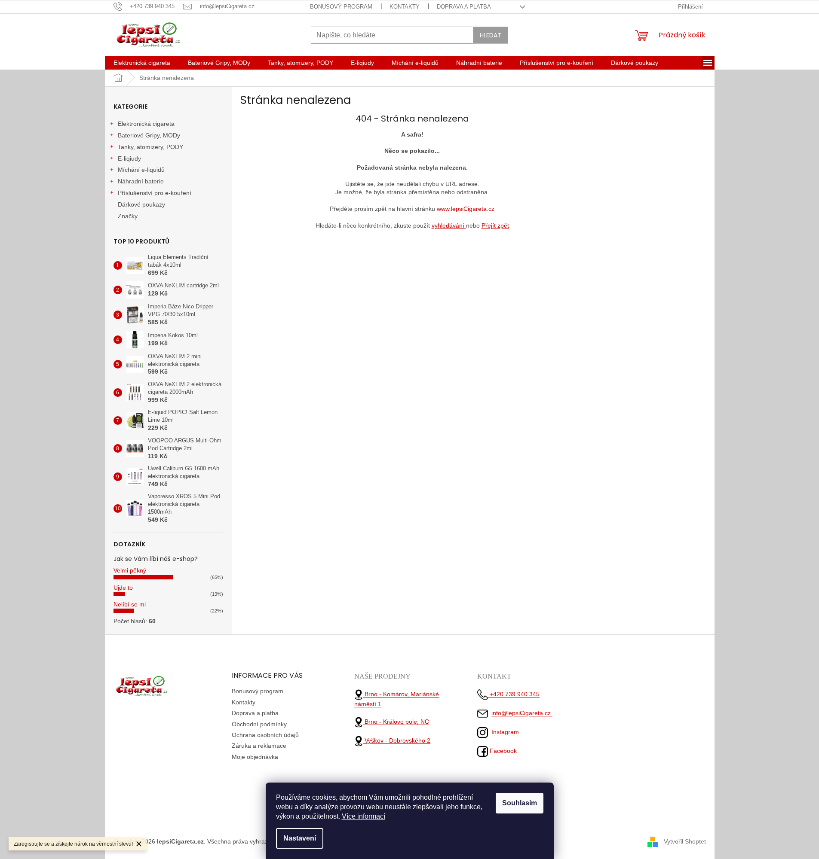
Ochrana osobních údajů (265, 734)
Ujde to (123, 587)
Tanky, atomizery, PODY (150, 146)
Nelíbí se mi (129, 604)
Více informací (363, 816)
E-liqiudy (129, 158)
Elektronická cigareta (146, 123)
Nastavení (299, 838)
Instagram (505, 731)
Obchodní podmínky (259, 724)
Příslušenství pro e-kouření (154, 192)
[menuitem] (142, 63)
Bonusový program (341, 6)
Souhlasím (519, 803)
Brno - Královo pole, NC (396, 721)
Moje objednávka (255, 756)
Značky (128, 216)
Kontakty (405, 6)
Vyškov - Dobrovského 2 (396, 740)
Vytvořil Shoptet (685, 841)
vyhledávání (449, 225)
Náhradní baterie (141, 181)
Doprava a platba (464, 6)
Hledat (490, 35)
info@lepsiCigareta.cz (521, 713)
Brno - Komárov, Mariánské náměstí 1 (396, 699)
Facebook (503, 750)
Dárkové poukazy (141, 204)
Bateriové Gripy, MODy (149, 135)
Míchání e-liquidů (141, 169)
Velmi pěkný (129, 570)
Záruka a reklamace (259, 745)
